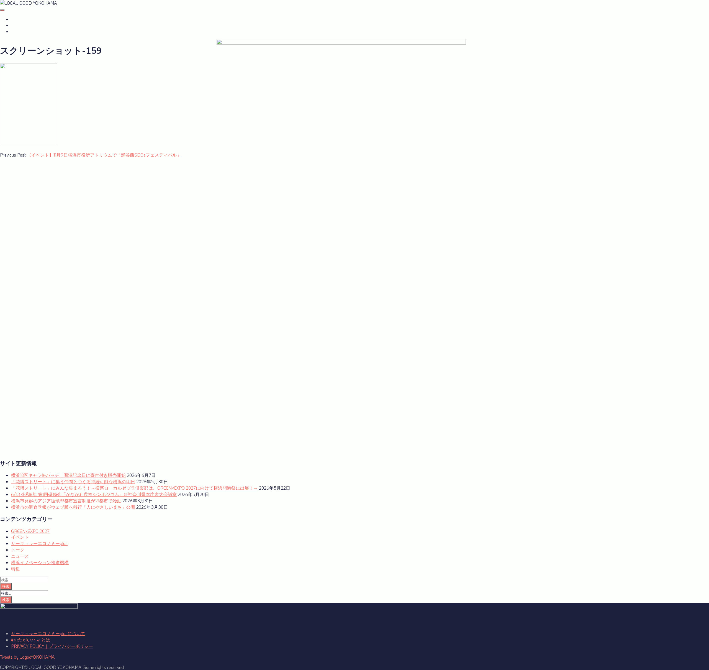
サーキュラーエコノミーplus (39, 25)
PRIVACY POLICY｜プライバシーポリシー (52, 646)
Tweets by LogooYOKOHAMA (27, 657)
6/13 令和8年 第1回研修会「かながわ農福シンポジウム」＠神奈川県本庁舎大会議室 (94, 494)
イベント (20, 537)
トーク (17, 550)
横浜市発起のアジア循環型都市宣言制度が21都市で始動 (66, 500)
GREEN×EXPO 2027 (32, 32)
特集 (15, 569)
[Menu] (2, 10)
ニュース (20, 556)
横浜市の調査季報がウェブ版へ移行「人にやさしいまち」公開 (73, 507)
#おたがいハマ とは (30, 19)
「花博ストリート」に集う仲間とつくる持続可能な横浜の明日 (73, 481)
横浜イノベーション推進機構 (40, 562)
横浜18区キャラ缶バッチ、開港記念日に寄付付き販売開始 (68, 475)
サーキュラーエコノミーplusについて (48, 633)
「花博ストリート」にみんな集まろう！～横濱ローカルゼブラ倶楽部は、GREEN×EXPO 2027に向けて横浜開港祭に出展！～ (134, 488)
